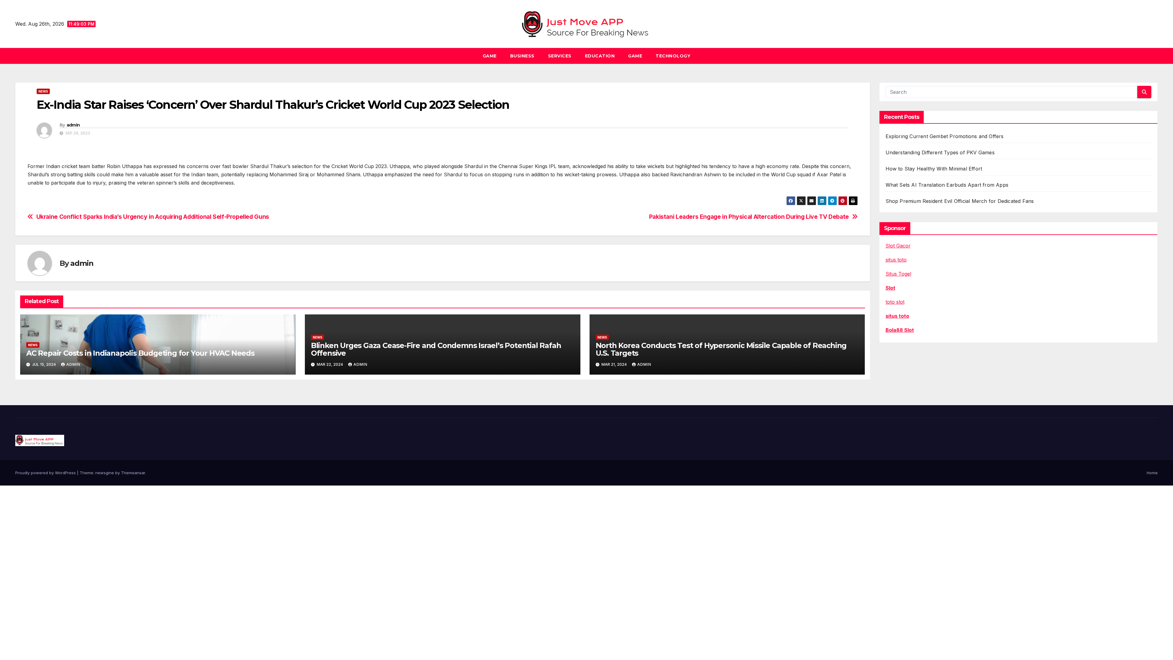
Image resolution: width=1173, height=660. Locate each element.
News (43, 91)
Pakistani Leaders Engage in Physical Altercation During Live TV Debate (749, 216)
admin (73, 125)
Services (560, 56)
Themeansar (133, 472)
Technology (673, 56)
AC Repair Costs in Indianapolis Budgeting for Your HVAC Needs (140, 353)
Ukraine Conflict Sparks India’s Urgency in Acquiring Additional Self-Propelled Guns (152, 216)
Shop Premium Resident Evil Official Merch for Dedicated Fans (960, 201)
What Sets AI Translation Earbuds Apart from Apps (947, 185)
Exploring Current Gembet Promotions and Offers (945, 136)
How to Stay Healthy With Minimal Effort (934, 169)
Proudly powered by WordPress (46, 472)
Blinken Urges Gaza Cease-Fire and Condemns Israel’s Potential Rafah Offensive (436, 349)
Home (1152, 472)
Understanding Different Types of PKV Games (940, 152)
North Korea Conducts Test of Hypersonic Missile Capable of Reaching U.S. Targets (721, 349)
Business (522, 56)
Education (600, 56)
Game (490, 56)
